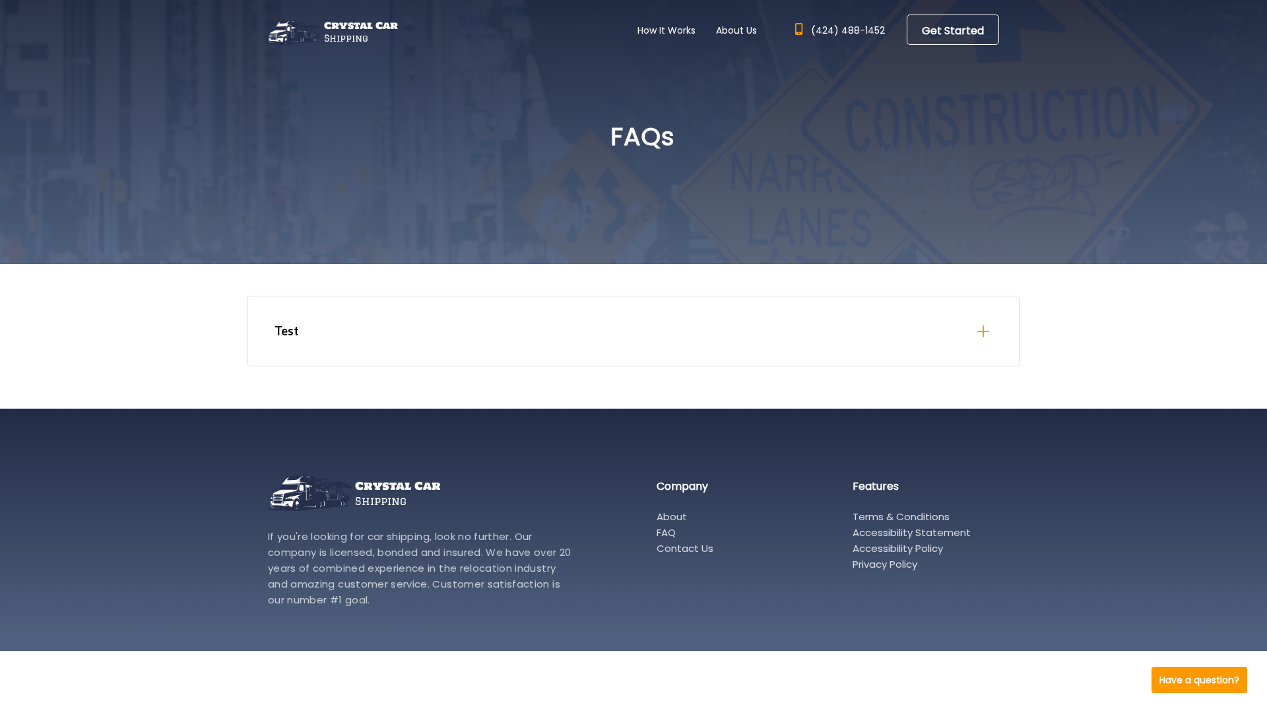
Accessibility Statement (912, 532)
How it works (666, 30)
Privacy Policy (885, 564)
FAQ (666, 532)
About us (736, 30)
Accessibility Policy (898, 548)
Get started (953, 30)
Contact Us (685, 548)
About (672, 517)
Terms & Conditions (901, 517)
